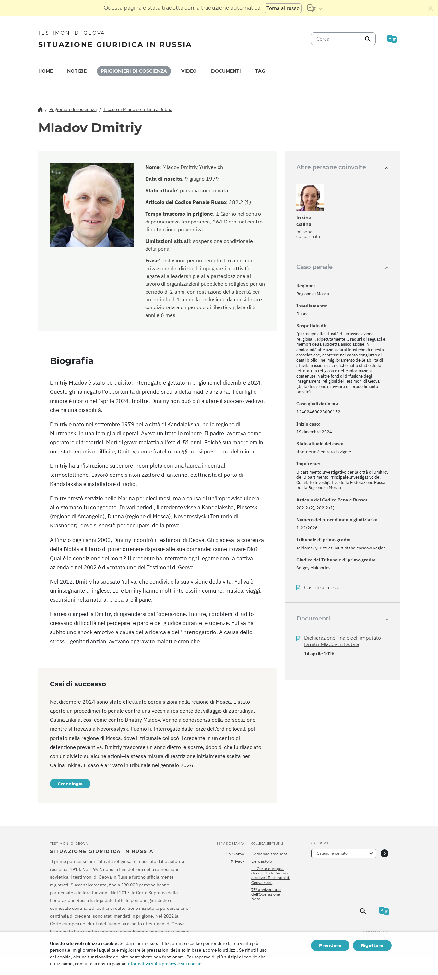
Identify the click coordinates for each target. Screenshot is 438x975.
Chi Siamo (235, 854)
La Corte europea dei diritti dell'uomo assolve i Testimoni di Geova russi (270, 875)
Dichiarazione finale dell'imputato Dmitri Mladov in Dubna (342, 641)
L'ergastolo (261, 861)
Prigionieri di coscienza (134, 71)
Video (189, 71)
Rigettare (372, 945)
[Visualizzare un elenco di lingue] (314, 8)
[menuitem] (45, 71)
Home (45, 71)
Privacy (237, 861)
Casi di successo (322, 588)
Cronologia (70, 783)
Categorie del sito (332, 853)
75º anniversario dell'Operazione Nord (266, 894)
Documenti (226, 71)
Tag (260, 71)
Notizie (77, 71)
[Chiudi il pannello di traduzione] (430, 8)
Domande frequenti (269, 854)
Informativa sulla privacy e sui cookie (164, 964)
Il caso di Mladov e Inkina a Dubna (137, 109)
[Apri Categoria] (384, 853)
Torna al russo (283, 8)
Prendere (330, 945)
